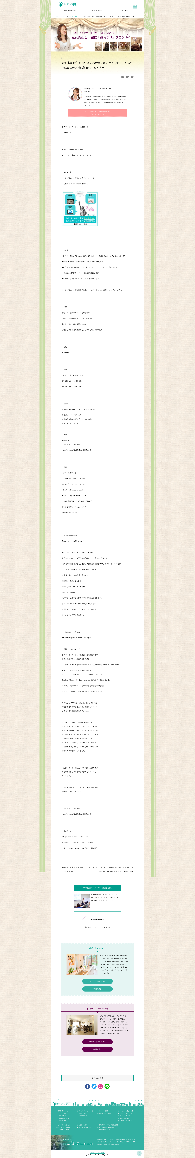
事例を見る (97, 989)
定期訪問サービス (64, 1118)
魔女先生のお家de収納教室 (106, 1127)
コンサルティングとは (65, 1113)
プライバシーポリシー (85, 1127)
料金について (62, 1115)
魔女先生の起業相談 (104, 1129)
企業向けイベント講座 (105, 1113)
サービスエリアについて (126, 1113)
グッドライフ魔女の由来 (65, 1127)
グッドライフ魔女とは (64, 1125)
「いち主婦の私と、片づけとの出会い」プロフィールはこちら (97, 113)
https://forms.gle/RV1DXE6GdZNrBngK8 (76, 450)
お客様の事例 (62, 1120)
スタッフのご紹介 (124, 1118)
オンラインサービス (125, 1115)
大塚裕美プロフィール (126, 1120)
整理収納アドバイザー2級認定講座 (97, 888)
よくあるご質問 (97, 1078)
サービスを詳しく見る (97, 981)
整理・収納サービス (70, 10)
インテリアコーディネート (86, 1111)
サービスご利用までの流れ (127, 1111)
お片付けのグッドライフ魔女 (97, 1153)
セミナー (125, 10)
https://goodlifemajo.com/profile (73, 490)
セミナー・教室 (103, 1111)
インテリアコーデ (97, 10)
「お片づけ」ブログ (63, 1129)
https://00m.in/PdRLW (69, 513)
